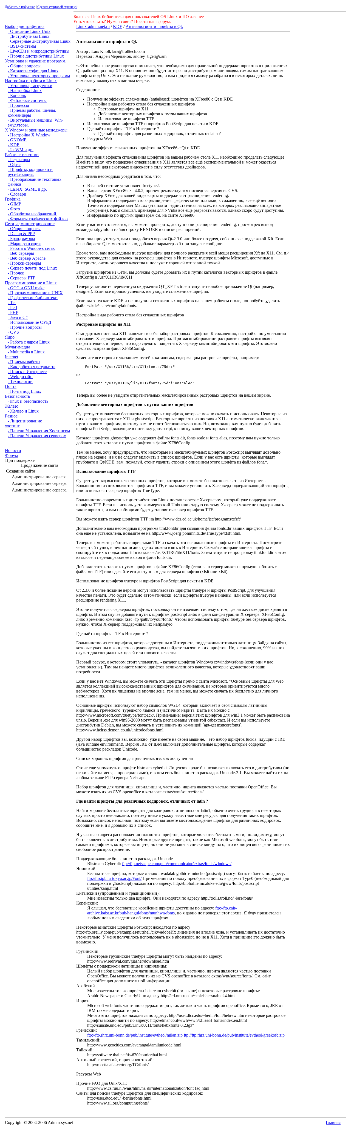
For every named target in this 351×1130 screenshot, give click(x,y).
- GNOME (17, 140)
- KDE (13, 144)
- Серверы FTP (21, 278)
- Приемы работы (24, 361)
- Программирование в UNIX (35, 292)
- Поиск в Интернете (27, 371)
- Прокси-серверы (24, 263)
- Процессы (18, 105)
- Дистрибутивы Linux (28, 36)
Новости (13, 450)
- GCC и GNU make (26, 287)
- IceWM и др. (20, 149)
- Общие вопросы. (25, 66)
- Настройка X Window (29, 135)
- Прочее (16, 273)
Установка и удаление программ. (35, 61)
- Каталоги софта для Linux (33, 70)
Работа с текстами (22, 154)
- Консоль (17, 95)
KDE (117, 26)
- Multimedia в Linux (26, 352)
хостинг (12, 426)
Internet (11, 356)
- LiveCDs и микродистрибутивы (38, 51)
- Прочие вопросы (25, 327)
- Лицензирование (25, 421)
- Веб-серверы (21, 253)
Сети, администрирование (30, 223)
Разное (11, 416)
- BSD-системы (22, 46)
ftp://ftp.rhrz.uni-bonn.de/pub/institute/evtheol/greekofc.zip (234, 1035)
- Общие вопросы (24, 228)
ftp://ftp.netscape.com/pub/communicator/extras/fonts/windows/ (176, 863)
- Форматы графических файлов (38, 218)
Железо (11, 406)
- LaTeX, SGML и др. (27, 189)
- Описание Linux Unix (29, 31)
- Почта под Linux (24, 391)
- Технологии (20, 381)
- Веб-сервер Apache (27, 258)
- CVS (13, 332)
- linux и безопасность (28, 401)
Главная (333, 1122)
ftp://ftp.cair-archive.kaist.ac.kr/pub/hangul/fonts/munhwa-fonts (162, 910)
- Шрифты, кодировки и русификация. (30, 172)
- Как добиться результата (31, 366)
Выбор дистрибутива (24, 26)
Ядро (10, 337)
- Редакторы (19, 159)
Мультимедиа (17, 347)
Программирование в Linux (31, 283)
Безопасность (17, 396)
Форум (11, 455)
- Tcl (12, 302)
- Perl (12, 307)
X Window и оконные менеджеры (36, 130)
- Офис (14, 164)
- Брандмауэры (21, 238)
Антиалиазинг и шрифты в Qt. (154, 26)
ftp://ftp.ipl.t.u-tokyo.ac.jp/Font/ (114, 878)
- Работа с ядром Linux (29, 342)
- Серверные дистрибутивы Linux (39, 41)
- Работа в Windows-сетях (31, 248)
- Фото (14, 209)
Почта (10, 386)
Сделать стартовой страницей (57, 7)
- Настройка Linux (25, 90)
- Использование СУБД (29, 322)
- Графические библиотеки (33, 297)
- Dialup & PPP (21, 233)
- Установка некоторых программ (39, 75)
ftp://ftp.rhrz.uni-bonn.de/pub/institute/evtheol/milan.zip (135, 1035)
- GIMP (14, 204)
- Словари (17, 194)
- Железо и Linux (23, 411)
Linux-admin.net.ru (93, 26)
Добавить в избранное (20, 7)
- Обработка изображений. (32, 213)
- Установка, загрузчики (30, 85)
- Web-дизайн (20, 376)
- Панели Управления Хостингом (39, 430)
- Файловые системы (27, 100)
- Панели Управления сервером (37, 435)
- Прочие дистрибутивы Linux (36, 56)
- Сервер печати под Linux (32, 268)
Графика (13, 199)
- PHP (13, 312)
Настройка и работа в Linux (31, 80)
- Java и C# (18, 317)
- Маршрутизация (24, 243)
